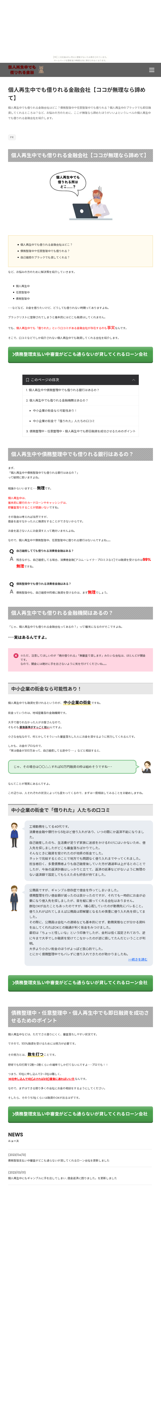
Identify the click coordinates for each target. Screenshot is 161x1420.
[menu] (151, 70)
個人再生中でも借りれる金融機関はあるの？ (58, 400)
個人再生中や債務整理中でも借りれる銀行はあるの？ (64, 390)
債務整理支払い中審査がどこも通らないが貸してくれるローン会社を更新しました (59, 1161)
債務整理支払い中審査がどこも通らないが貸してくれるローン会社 (81, 354)
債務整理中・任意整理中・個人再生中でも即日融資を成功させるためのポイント (83, 431)
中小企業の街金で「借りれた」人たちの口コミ (64, 421)
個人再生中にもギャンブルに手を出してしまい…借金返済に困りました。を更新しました (62, 1178)
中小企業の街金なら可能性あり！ (55, 411)
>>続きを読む (137, 959)
